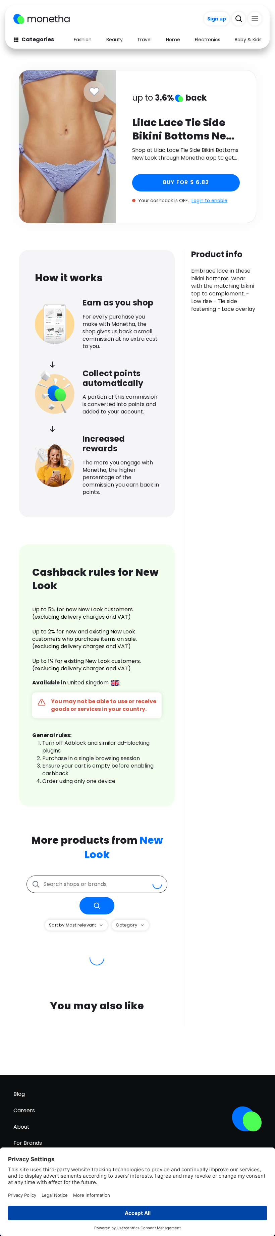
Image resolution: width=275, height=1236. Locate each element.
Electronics (207, 39)
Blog (19, 1094)
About (21, 1127)
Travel (144, 39)
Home (173, 39)
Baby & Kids (248, 39)
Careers (24, 1110)
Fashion (83, 39)
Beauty (114, 39)
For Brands (27, 1143)
